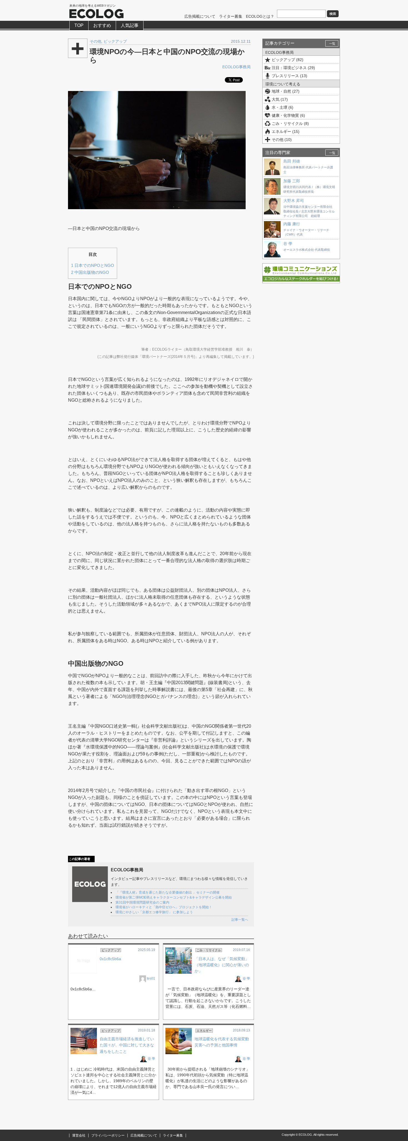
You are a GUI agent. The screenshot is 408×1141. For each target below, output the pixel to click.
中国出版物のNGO (90, 272)
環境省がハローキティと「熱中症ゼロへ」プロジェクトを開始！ (163, 907)
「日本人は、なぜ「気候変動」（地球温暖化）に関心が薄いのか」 (222, 965)
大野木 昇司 (293, 200)
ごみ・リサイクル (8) (290, 123)
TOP (79, 25)
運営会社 (78, 1135)
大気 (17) (280, 99)
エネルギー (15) (285, 131)
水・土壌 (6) (282, 107)
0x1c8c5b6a (110, 959)
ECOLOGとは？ (260, 16)
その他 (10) (282, 139)
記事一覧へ (239, 920)
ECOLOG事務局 (236, 67)
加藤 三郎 (291, 181)
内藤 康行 (291, 224)
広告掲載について (199, 16)
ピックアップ (115, 41)
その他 (95, 41)
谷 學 (246, 978)
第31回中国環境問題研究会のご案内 (142, 902)
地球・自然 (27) (285, 91)
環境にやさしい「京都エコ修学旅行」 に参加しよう (154, 912)
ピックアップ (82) (287, 59)
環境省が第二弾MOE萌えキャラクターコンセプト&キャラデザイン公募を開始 (173, 897)
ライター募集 (230, 16)
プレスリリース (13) (289, 76)
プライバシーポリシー (108, 1135)
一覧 (332, 43)
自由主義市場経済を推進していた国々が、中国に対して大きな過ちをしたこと (127, 1045)
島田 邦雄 (291, 161)
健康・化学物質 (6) (288, 115)
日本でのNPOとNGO (92, 265)
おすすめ (102, 25)
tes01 (151, 978)
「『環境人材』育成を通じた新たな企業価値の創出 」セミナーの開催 (167, 892)
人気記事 (129, 25)
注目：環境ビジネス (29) (293, 67)
